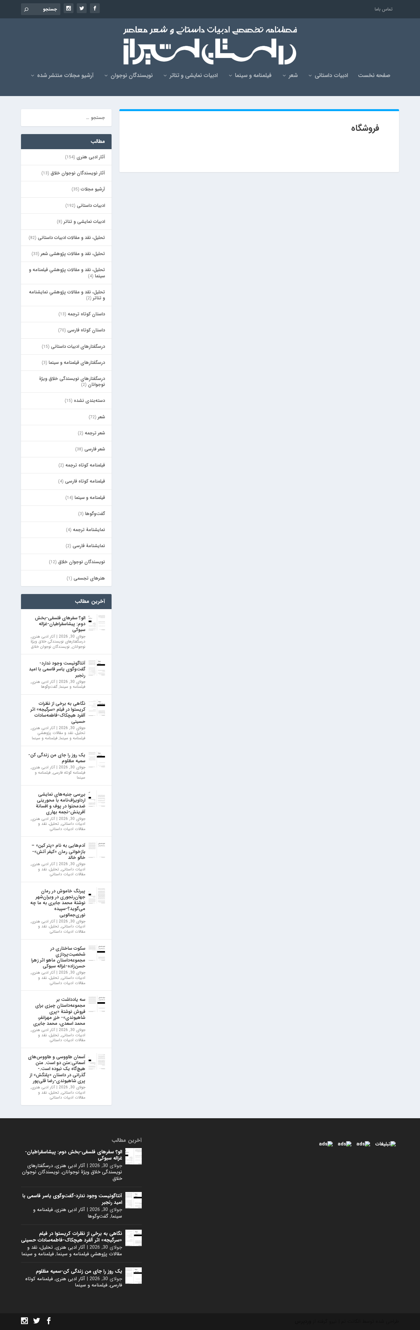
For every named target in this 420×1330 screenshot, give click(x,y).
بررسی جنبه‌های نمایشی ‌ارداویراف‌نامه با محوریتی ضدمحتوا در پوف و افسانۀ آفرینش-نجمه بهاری (60, 803)
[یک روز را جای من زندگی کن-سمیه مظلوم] (97, 759)
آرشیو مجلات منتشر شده (65, 76)
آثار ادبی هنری (90, 157)
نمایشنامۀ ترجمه (89, 529)
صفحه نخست (374, 76)
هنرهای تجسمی (89, 578)
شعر (293, 76)
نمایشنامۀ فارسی (89, 545)
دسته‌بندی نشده (89, 400)
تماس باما (383, 9)
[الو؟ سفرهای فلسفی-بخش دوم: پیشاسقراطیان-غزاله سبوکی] (97, 622)
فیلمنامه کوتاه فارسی (85, 481)
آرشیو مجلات (93, 189)
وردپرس (303, 1321)
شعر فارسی (94, 449)
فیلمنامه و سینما (253, 76)
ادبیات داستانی (331, 76)
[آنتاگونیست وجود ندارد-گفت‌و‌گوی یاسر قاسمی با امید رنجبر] (97, 667)
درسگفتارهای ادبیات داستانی (78, 346)
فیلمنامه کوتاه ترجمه (85, 465)
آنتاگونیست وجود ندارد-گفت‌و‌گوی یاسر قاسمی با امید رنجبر (57, 669)
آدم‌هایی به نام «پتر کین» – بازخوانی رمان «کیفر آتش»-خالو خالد (58, 851)
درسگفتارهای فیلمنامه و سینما (77, 362)
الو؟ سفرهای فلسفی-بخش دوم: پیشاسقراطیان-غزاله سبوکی (60, 623)
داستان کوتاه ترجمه (86, 314)
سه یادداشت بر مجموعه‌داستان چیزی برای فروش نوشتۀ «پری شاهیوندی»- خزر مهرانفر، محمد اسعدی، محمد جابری (59, 1011)
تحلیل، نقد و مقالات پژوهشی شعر (73, 253)
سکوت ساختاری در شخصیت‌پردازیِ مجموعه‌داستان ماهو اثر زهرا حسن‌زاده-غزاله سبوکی (58, 957)
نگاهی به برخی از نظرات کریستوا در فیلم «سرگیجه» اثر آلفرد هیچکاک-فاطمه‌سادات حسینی (58, 712)
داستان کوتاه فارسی (86, 330)
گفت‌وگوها (95, 513)
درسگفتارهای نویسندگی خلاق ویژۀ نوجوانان (72, 381)
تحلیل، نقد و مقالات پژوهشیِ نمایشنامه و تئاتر (67, 295)
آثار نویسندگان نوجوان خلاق (78, 173)
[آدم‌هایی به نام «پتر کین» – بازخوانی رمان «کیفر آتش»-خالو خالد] (97, 850)
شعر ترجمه (95, 433)
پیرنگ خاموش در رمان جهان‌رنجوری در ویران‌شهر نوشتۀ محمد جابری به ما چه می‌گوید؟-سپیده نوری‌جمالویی (57, 903)
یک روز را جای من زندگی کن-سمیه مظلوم (56, 757)
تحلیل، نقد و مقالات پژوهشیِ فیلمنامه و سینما (67, 272)
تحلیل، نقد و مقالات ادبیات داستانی (71, 237)
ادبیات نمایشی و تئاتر (194, 76)
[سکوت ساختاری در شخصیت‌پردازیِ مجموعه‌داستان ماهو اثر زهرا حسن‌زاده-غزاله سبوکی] (97, 952)
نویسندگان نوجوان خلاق (81, 562)
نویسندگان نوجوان (132, 76)
